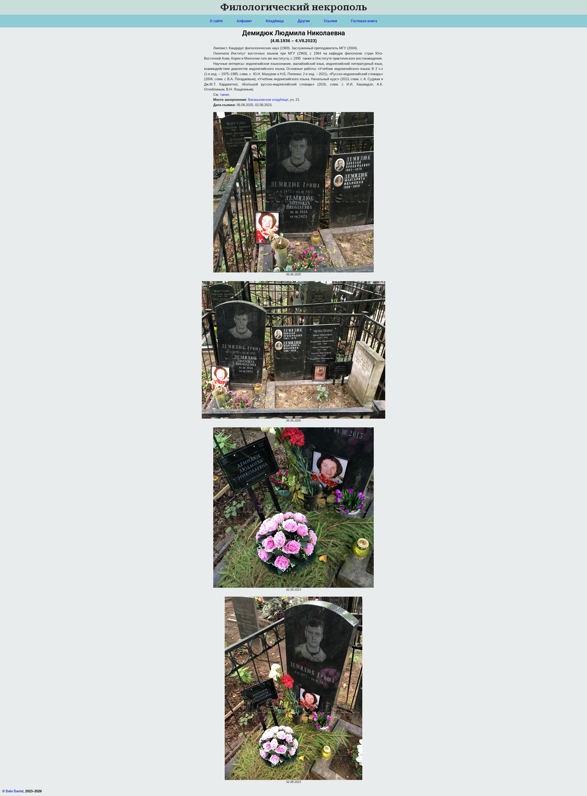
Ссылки (330, 21)
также (224, 94)
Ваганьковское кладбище (268, 100)
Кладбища (275, 21)
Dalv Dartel (14, 791)
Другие (304, 21)
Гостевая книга (364, 21)
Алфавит (244, 21)
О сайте (216, 21)
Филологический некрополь (293, 7)
